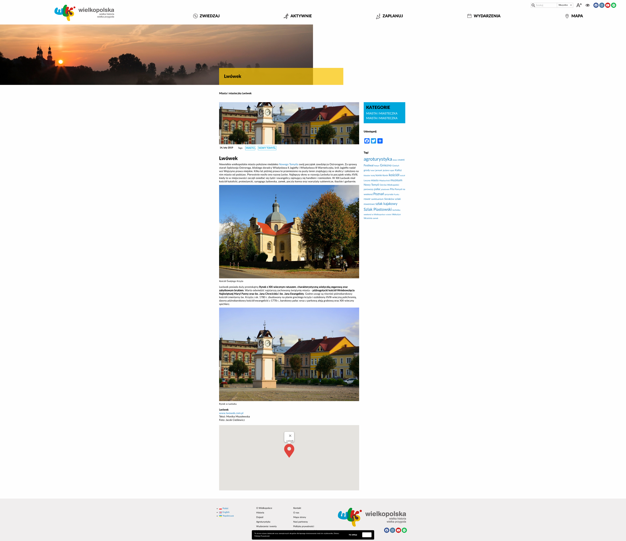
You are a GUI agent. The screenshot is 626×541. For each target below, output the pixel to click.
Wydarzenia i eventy (266, 526)
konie (379, 175)
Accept (367, 534)
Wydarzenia (487, 16)
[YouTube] (607, 5)
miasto (250, 148)
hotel (373, 170)
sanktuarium (377, 199)
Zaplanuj (393, 16)
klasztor (367, 175)
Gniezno (386, 165)
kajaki (392, 170)
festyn (376, 166)
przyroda (389, 194)
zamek (375, 218)
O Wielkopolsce (264, 508)
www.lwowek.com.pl (231, 413)
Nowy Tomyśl (267, 148)
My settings (353, 535)
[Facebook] (596, 5)
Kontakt (297, 508)
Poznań (378, 194)
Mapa (577, 16)
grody (367, 170)
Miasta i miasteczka (230, 93)
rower (367, 199)
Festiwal (368, 165)
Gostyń (395, 166)
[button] (289, 451)
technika (396, 210)
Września (368, 218)
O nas (296, 513)
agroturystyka (378, 159)
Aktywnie (301, 16)
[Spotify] (613, 5)
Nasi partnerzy (300, 522)
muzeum (396, 180)
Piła (392, 189)
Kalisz (398, 170)
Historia (260, 513)
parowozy (368, 189)
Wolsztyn (396, 214)
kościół (394, 175)
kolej (373, 175)
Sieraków (389, 199)
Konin (385, 175)
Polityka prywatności (303, 526)
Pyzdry (396, 194)
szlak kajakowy (386, 204)
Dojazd (259, 517)
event (401, 160)
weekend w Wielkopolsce (374, 214)
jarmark (378, 170)
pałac (377, 189)
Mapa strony (299, 517)
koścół (402, 175)
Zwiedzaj (210, 16)
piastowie (385, 189)
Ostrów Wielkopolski (389, 185)
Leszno (367, 180)
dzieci (395, 160)
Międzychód (384, 181)
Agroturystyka (263, 522)
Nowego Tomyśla (288, 164)
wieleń (388, 214)
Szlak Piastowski (378, 210)
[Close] (290, 436)
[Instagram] (601, 5)
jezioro (386, 170)
